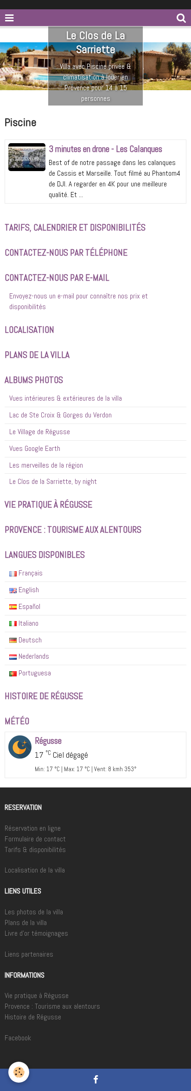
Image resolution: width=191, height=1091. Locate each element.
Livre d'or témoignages (36, 933)
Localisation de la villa (35, 870)
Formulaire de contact (35, 839)
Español (28, 606)
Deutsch (29, 640)
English (28, 590)
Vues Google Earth (34, 448)
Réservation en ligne (33, 828)
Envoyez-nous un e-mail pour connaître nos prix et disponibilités (78, 301)
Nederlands (33, 656)
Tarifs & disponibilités (35, 849)
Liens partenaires (29, 954)
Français (30, 573)
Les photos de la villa (34, 912)
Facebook (18, 1038)
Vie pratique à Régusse (37, 995)
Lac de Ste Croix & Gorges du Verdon (60, 415)
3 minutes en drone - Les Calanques (105, 149)
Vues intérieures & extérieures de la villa (65, 398)
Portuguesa (34, 673)
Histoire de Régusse (33, 1017)
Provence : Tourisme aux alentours (52, 1006)
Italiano (27, 623)
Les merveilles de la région (46, 465)
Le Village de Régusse (39, 431)
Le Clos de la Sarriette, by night (53, 481)
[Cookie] (18, 1072)
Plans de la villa (26, 922)
